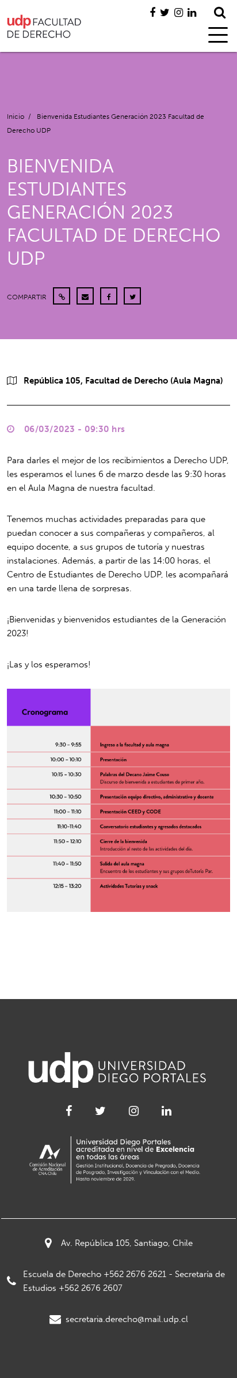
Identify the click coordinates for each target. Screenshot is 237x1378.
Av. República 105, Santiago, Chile (127, 1243)
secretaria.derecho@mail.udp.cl (127, 1319)
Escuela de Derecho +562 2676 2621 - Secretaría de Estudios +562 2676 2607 (124, 1281)
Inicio (15, 116)
